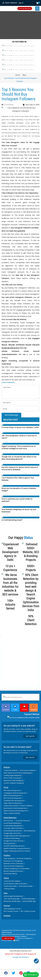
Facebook (6, 710)
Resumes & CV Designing (13, 861)
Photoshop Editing (10, 874)
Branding (7, 916)
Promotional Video (25, 886)
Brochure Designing (24, 858)
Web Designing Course (12, 909)
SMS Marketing (29, 831)
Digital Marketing (10, 818)
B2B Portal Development (12, 795)
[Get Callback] (36, 961)
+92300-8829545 (10, 3)
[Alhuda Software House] (9, 8)
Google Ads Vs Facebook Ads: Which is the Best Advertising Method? (19, 458)
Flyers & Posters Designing (13, 866)
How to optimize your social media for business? (17, 500)
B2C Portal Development (13, 798)
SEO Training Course (27, 911)
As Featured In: (19, 41)
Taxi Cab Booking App (11, 899)
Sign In (21, 3)
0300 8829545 (11, 659)
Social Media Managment (13, 826)
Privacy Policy (6, 940)
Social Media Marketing (12, 823)
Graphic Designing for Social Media (16, 869)
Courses (7, 906)
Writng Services (9, 843)
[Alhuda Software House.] (20, 697)
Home (17, 75)
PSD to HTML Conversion (12, 778)
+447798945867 (12, 672)
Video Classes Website (12, 813)
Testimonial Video (10, 886)
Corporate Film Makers (12, 881)
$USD (17, 940)
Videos (6, 878)
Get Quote (30, 736)
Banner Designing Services (13, 871)
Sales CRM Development (13, 803)
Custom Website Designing (14, 783)
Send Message (11, 415)
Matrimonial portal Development (16, 811)
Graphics (7, 855)
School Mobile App (29, 901)
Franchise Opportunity (24, 8)
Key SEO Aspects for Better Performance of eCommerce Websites (20, 468)
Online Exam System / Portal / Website (18, 806)
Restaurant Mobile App (12, 901)
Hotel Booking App (28, 899)
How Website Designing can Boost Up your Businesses (19, 510)
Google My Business (20, 957)
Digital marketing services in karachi (17, 851)
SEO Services (8, 821)
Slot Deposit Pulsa (20, 960)
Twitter (15, 710)
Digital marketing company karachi (17, 848)
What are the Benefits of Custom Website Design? (19, 489)
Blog (24, 75)
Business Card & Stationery (13, 863)
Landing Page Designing (12, 775)
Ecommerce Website (27, 770)
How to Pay (8, 938)
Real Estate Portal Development (15, 808)
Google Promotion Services (14, 841)
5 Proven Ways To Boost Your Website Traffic (20, 427)
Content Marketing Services (14, 846)
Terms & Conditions (24, 938)
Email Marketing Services (13, 831)
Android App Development (13, 896)
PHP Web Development (12, 790)
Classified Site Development (14, 801)
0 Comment (8, 104)
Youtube (24, 710)
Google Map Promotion (12, 833)
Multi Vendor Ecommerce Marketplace (18, 773)
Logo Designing (9, 858)
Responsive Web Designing (13, 780)
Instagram (33, 710)
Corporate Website (11, 770)
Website (7, 767)
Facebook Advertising (11, 838)
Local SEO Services (22, 821)
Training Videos (9, 889)
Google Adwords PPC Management (16, 836)
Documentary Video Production (15, 884)
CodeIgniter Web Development (15, 793)
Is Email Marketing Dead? (12, 520)
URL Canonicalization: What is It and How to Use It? (19, 437)
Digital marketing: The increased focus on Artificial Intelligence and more (19, 447)
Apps (6, 893)
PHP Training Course (11, 911)
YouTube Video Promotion (13, 828)
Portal (6, 787)
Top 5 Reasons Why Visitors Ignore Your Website (18, 479)
